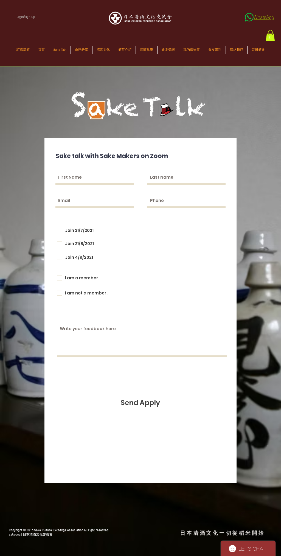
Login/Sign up (26, 17)
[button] (270, 35)
